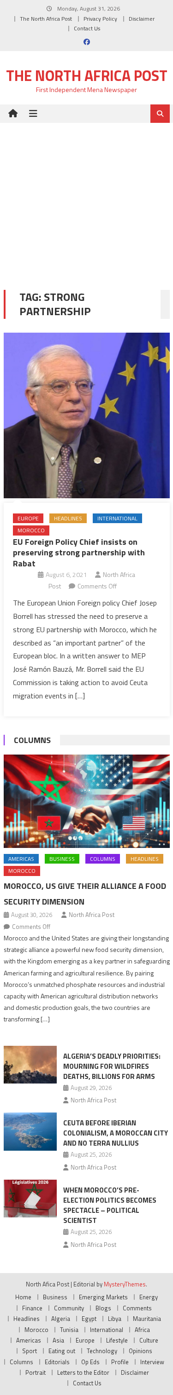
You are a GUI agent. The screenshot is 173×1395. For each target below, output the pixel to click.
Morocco (31, 530)
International (117, 518)
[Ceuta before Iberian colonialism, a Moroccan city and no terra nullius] (30, 1131)
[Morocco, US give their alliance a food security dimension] (87, 801)
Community (69, 1308)
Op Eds (90, 1361)
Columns (32, 740)
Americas (21, 858)
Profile (120, 1361)
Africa (142, 1329)
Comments (137, 1308)
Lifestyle (117, 1340)
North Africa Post (91, 914)
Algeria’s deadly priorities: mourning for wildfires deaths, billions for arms (112, 1066)
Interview (152, 1361)
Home (23, 1297)
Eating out (61, 1350)
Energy (148, 1297)
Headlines (68, 518)
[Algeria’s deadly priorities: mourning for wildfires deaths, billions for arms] (30, 1065)
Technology (102, 1350)
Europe (28, 518)
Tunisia (69, 1329)
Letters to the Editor (83, 1372)
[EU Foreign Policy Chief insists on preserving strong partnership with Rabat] (87, 415)
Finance (32, 1308)
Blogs (103, 1308)
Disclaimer (142, 18)
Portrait (35, 1372)
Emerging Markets (103, 1297)
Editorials (57, 1361)
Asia (58, 1340)
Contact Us (87, 28)
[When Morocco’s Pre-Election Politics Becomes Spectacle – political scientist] (30, 1198)
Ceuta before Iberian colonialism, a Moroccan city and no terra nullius (115, 1133)
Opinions (140, 1350)
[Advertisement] (86, 199)
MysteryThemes (125, 1284)
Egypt (89, 1318)
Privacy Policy (100, 18)
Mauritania (147, 1318)
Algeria (60, 1318)
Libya (114, 1318)
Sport (29, 1350)
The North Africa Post (46, 18)
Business (62, 858)
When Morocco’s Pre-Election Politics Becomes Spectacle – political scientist (109, 1205)
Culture (148, 1340)
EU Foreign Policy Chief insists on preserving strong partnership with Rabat (79, 553)
